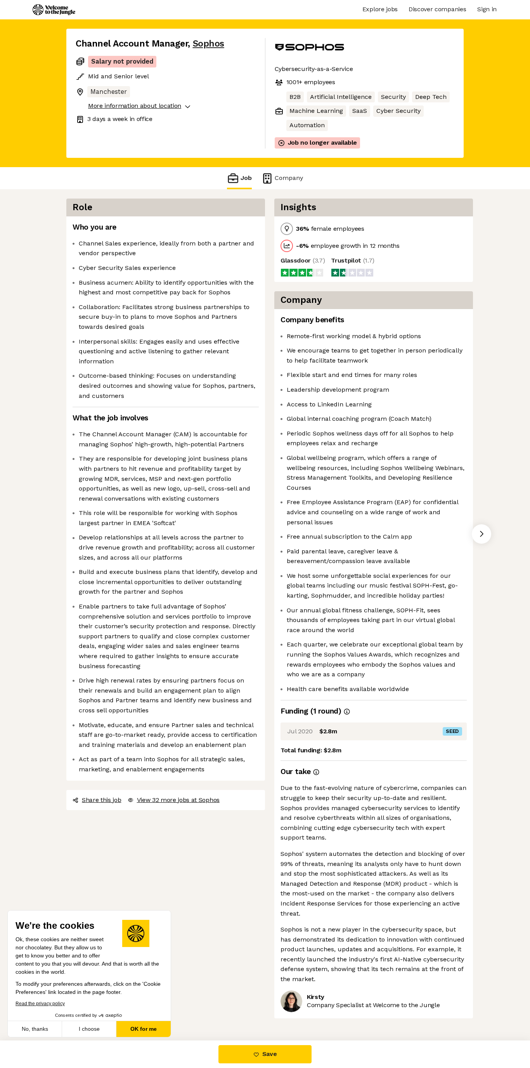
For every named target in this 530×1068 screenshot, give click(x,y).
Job (246, 177)
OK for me (143, 1029)
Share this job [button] (101, 800)
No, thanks (35, 1029)
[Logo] (54, 9)
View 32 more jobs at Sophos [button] (178, 800)
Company (289, 177)
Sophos (208, 43)
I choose (89, 1029)
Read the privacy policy (40, 1003)
